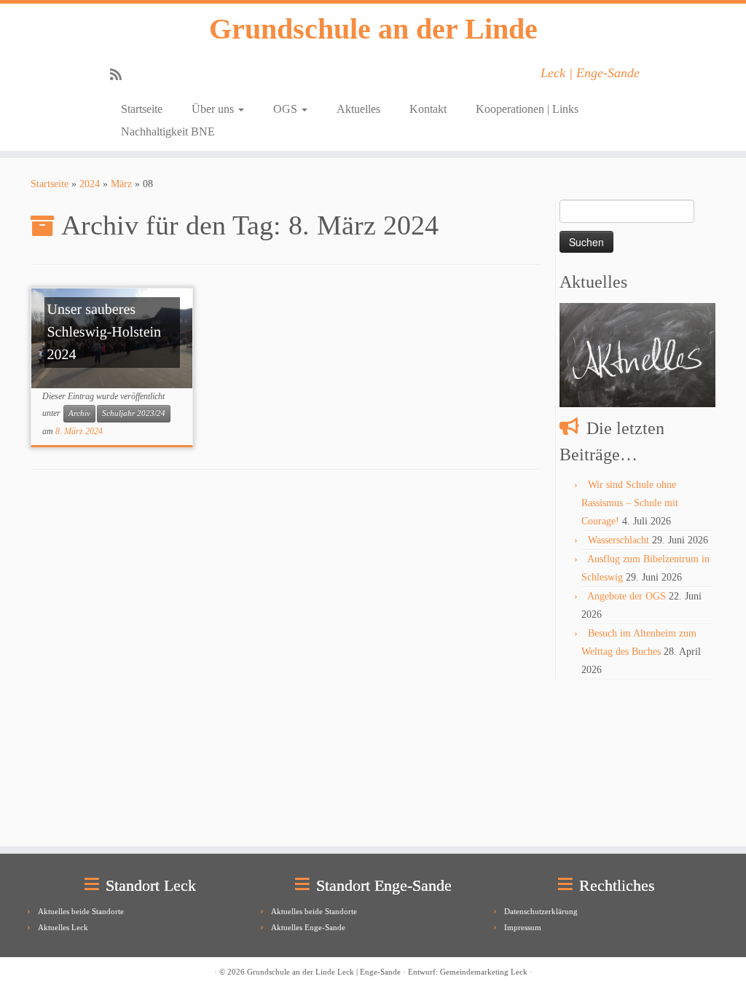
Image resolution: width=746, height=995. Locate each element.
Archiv (79, 413)
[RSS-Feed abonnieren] (120, 75)
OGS (286, 109)
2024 (89, 183)
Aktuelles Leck (63, 927)
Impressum (522, 927)
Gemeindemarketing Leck (483, 971)
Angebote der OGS (626, 596)
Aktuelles (358, 109)
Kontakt (428, 109)
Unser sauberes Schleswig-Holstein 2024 (104, 332)
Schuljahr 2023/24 (133, 413)
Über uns (214, 109)
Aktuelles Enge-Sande (308, 927)
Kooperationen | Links (527, 109)
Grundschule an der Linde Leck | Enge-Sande (324, 971)
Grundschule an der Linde (373, 28)
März (121, 183)
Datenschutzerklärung (541, 911)
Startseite (141, 109)
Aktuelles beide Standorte (81, 911)
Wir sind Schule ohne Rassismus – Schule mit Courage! (629, 503)
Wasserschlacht (618, 540)
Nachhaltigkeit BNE (168, 131)
